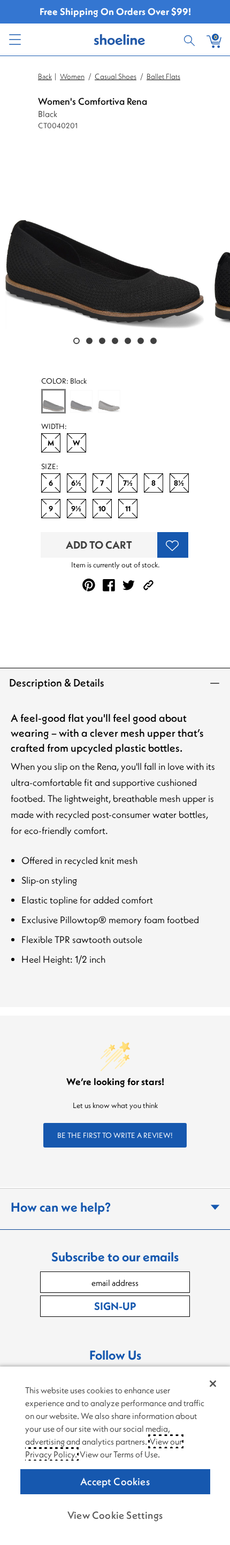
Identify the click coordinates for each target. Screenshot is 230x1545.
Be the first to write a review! (115, 1135)
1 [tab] (76, 340)
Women (72, 76)
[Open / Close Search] (191, 40)
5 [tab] (127, 340)
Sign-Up (115, 1306)
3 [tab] (102, 340)
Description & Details (56, 682)
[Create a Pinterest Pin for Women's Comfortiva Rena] (89, 585)
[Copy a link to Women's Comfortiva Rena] (148, 585)
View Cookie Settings (115, 1515)
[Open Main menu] (14, 39)
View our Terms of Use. (120, 1454)
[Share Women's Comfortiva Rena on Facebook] (109, 585)
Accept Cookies (115, 1481)
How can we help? (61, 1207)
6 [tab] (140, 340)
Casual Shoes (115, 76)
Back (45, 76)
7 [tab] (153, 340)
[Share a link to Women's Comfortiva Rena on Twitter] (129, 585)
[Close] (213, 1383)
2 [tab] (89, 340)
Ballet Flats (163, 76)
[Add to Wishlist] (172, 545)
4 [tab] (115, 340)
